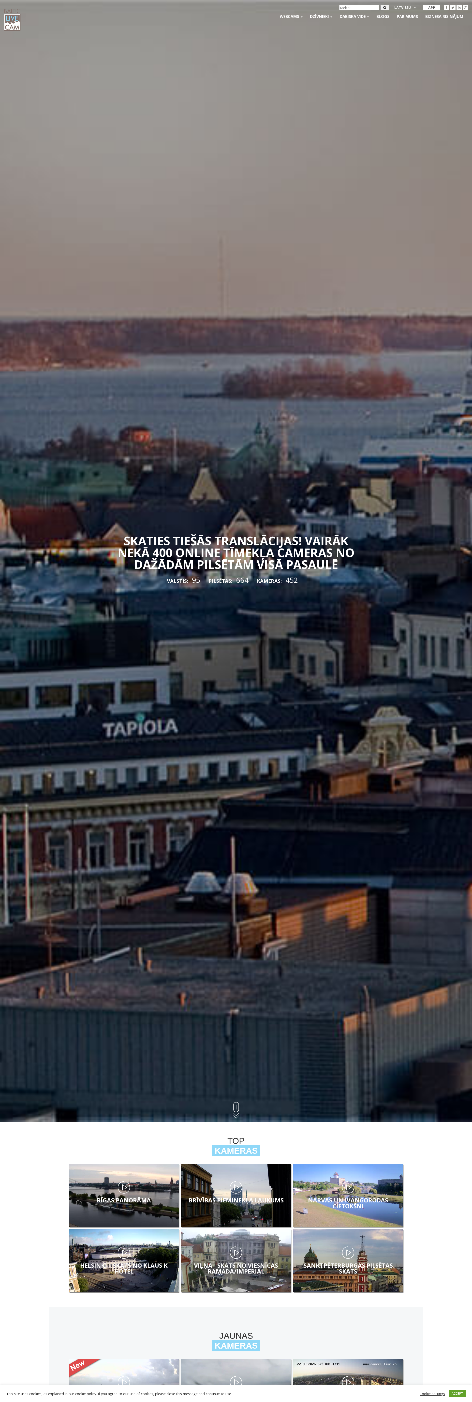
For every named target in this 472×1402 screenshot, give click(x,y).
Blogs (382, 16)
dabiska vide (353, 16)
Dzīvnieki (320, 16)
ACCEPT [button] (457, 1393)
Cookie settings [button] (432, 1393)
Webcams (290, 16)
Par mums (407, 16)
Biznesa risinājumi (445, 16)
